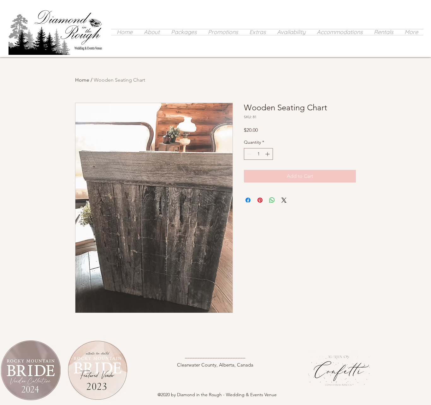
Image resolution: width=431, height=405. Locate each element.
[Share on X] (284, 200)
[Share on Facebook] (248, 200)
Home (82, 80)
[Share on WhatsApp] (272, 200)
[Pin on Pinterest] (260, 200)
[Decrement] (249, 153)
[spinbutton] (258, 153)
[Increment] (268, 153)
